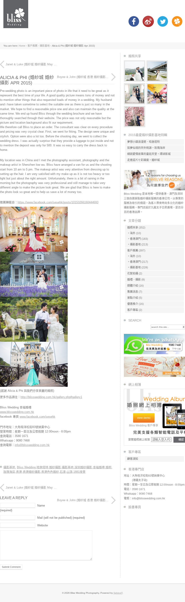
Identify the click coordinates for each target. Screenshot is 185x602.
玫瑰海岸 (9, 471)
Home (22, 45)
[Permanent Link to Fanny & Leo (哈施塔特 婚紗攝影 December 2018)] (135, 80)
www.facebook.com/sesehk (37, 416)
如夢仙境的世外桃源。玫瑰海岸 (146, 147)
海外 (132, 233)
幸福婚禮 (99, 467)
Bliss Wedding (26, 467)
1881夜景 (79, 471)
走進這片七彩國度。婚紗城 (143, 160)
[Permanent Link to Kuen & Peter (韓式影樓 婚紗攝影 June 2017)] (135, 103)
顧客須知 (132, 458)
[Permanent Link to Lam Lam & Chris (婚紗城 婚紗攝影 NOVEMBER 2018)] (135, 126)
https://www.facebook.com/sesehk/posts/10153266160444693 (58, 202)
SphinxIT (118, 593)
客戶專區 (132, 310)
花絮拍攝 (132, 273)
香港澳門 (135, 238)
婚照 (108, 467)
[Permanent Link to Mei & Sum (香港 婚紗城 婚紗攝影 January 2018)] (157, 103)
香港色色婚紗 (50, 471)
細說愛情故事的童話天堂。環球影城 (149, 154)
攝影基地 (45, 45)
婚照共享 (132, 227)
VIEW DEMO (143, 417)
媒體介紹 (132, 285)
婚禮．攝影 (134, 279)
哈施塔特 (42, 467)
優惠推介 (132, 304)
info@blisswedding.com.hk (32, 445)
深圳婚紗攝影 (83, 467)
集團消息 (132, 291)
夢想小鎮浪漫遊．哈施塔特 (143, 141)
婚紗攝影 (55, 467)
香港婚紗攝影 (31, 471)
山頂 (69, 471)
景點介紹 (132, 297)
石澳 (63, 471)
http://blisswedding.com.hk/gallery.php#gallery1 (51, 397)
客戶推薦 (32, 45)
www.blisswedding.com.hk (17, 412)
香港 (19, 471)
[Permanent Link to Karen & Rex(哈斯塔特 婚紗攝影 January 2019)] (157, 80)
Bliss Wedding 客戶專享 (143, 425)
